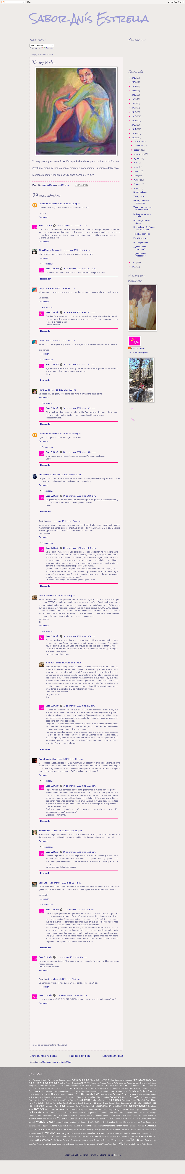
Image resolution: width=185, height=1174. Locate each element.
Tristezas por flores (141, 234)
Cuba (48, 1094)
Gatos (59, 1103)
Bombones (70, 1086)
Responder (44, 217)
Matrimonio (132, 1115)
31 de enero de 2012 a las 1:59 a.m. (66, 663)
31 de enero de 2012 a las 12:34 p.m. (64, 883)
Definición (95, 1094)
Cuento (55, 1094)
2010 (134, 267)
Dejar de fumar (106, 1094)
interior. (48, 1109)
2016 (134, 121)
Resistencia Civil (104, 1133)
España (41, 1100)
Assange (122, 1083)
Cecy (41, 288)
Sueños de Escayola (62, 1140)
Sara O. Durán (45, 226)
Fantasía (95, 1100)
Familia (86, 1100)
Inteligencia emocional (135, 1105)
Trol (34, 1144)
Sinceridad (96, 1136)
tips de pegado (124, 1140)
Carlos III (32, 1088)
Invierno (62, 1109)
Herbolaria (146, 1103)
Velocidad (82, 1144)
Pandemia (77, 1126)
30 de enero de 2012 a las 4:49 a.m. (65, 475)
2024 (134, 86)
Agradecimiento (80, 1079)
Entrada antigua (112, 1055)
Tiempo (114, 1140)
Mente (39, 1118)
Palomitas (69, 1126)
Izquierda (83, 1109)
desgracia (39, 1097)
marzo (137, 180)
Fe (109, 1100)
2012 (134, 138)
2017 (134, 116)
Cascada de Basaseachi (46, 1088)
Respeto (116, 1134)
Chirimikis (93, 1088)
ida (83, 1106)
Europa (61, 1100)
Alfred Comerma (116, 1080)
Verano (99, 1144)
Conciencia (49, 1091)
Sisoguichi (114, 1136)
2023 (134, 91)
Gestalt (80, 1103)
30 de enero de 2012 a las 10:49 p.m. (79, 548)
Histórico (33, 1106)
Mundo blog (44, 1121)
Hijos (154, 1103)
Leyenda (75, 1113)
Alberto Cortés (95, 1080)
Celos (59, 1088)
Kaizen (131, 1109)
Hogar (40, 1105)
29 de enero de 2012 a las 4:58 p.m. (60, 390)
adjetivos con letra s (63, 1080)
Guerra (133, 1103)
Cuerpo (62, 1094)
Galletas (49, 1103)
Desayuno (144, 1094)
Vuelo (144, 1144)
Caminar (127, 1085)
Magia (56, 1115)
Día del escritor (70, 1097)
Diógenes (88, 1097)
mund (154, 1118)
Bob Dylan (61, 1086)
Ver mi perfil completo (137, 352)
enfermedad (151, 1097)
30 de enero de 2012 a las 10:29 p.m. (79, 312)
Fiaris (41, 390)
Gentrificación (72, 1103)
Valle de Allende (72, 1144)
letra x (53, 1112)
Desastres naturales (131, 1094)
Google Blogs (102, 1103)
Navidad (72, 1122)
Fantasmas (103, 1100)
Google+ (112, 1103)
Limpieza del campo (116, 1112)
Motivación (129, 1118)
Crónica (152, 1091)
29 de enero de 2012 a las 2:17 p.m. (64, 204)
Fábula (66, 1100)
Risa (121, 1134)
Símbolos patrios (84, 1136)
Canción (144, 1085)
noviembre (139, 145)
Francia (37, 1103)
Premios (59, 1130)
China (87, 1088)
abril (136, 176)
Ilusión (94, 1106)
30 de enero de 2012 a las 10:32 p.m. (79, 408)
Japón (90, 1109)
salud (147, 1133)
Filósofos (147, 1100)
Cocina (137, 1088)
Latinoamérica (36, 1112)
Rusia (137, 1134)
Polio (47, 1130)
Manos (105, 1115)
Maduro (50, 1115)
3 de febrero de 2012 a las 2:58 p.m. (64, 979)
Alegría (105, 1079)
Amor (32, 1082)
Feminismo (126, 1100)
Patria (84, 1126)
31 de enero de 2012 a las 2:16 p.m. (79, 910)
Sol (136, 1136)
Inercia (114, 1106)
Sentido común (48, 1136)
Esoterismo (33, 1100)
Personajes (133, 1126)
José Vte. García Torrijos (103, 1110)
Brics (81, 1086)
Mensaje (32, 1118)
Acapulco (36, 1080)
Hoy (55, 1105)
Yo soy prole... (139, 196)
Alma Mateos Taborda (49, 250)
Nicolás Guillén (94, 1122)
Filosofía (140, 1100)
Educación (134, 1097)
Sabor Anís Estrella (89, 18)
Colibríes (144, 1088)
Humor (61, 1105)
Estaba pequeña (140, 242)
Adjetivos (51, 1080)
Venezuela (91, 1144)
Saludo (153, 1133)
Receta (130, 1130)
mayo (136, 171)
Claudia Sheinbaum (120, 1088)
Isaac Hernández (73, 1109)
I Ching (77, 1106)
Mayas (139, 1115)
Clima (131, 1088)
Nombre (112, 1122)
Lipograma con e (131, 1112)
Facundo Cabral (76, 1100)
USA (53, 1144)
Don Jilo (125, 1097)
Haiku (139, 1103)
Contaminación (114, 1091)
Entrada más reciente (43, 1055)
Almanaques (127, 1080)
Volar (139, 1144)
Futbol (42, 1103)
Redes (39, 1134)
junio (136, 167)
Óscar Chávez (134, 1122)
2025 (134, 82)
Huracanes (70, 1106)
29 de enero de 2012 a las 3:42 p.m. (60, 341)
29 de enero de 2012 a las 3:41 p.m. (60, 288)
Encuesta (143, 1097)
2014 (134, 129)
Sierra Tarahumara (70, 1136)
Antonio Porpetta (72, 1083)
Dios (94, 1097)
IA (81, 1106)
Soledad (142, 1136)
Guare (118, 1103)
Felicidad (116, 1100)
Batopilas (32, 1086)
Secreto (32, 1136)
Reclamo (136, 1130)
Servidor (59, 1136)
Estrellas (55, 1100)
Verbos (105, 1144)
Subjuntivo (33, 1140)
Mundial (32, 1122)
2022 (134, 95)
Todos (134, 1139)
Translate (50, 48)
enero (136, 188)
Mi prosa (70, 1118)
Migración (104, 1118)
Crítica (143, 1091)
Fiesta (133, 1100)
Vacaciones (60, 1144)
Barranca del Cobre (148, 1083)
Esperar (48, 1100)
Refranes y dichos (65, 1133)
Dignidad (80, 1097)
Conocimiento (82, 1091)
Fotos (31, 1103)
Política (52, 1130)
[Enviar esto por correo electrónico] (76, 185)
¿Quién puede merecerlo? (139, 254)
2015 (134, 125)
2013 (134, 133)
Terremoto (107, 1140)
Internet (55, 1109)
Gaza (64, 1103)
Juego (117, 1109)
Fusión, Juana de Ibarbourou (141, 201)
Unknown (43, 204)
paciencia (32, 1126)
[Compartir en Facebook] (84, 185)
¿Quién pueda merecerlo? (139, 248)
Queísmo (94, 1130)
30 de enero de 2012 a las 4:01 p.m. (67, 759)
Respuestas (47, 264)
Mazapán (146, 1115)
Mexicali (53, 1118)
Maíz (61, 1115)
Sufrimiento (75, 1140)
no (102, 1122)
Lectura (48, 1112)
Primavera (67, 1130)
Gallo (54, 1103)
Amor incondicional (46, 1082)
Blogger (116, 1155)
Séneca (38, 1136)
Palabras (53, 1126)
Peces (93, 1126)
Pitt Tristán (44, 475)
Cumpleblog (70, 1094)
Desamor (117, 1094)
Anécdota (61, 1083)
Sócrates (131, 1136)
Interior (39, 1109)
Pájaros (45, 1126)
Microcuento (80, 1118)
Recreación (144, 1130)
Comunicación (36, 1091)
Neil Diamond (82, 1122)
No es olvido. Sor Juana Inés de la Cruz (144, 228)
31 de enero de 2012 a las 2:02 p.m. (79, 706)
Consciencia (93, 1091)
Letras (58, 1113)
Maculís (44, 1115)
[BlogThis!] (79, 185)
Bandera (136, 1083)
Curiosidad (80, 1094)
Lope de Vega (151, 1112)
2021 (134, 99)
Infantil (120, 1106)
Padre (39, 1126)
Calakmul (99, 1086)
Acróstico (44, 1080)
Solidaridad (151, 1136)
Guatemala (125, 1103)
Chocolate (102, 1088)
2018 (134, 112)
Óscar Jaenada (146, 1122)
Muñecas (57, 1122)
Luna (39, 1115)
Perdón (119, 1126)
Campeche (136, 1086)
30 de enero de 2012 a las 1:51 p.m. (59, 596)
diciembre (138, 141)
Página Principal (79, 1055)
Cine (109, 1088)
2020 (134, 103)
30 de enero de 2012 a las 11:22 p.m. (79, 852)
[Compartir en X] (81, 185)
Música (65, 1122)
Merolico (46, 1118)
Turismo (40, 1144)
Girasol (86, 1103)
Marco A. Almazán (116, 1115)
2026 (134, 78)
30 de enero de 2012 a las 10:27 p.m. (79, 269)
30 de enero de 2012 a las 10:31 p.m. (79, 364)
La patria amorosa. (142, 1110)
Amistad (146, 1079)
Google (93, 1103)
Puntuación (87, 1130)
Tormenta (148, 1140)
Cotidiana (134, 1091)
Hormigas (48, 1106)
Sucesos (42, 1140)
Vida (122, 1143)
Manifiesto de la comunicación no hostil (87, 1115)
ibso (41, 596)
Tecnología (98, 1140)
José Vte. (43, 883)
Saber (142, 1133)
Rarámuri (116, 1130)
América (137, 1079)
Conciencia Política (61, 1091)
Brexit (76, 1086)
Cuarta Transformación (37, 1094)
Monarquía (120, 1118)
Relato (92, 1133)
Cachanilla (87, 1086)
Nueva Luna (44, 831)
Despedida (48, 1097)
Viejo (128, 1144)
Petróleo (141, 1126)
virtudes (133, 1144)
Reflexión (49, 1133)
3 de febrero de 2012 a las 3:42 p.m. (72, 995)
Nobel (105, 1122)
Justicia (124, 1109)
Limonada (104, 1112)
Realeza (124, 1130)
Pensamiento (109, 1126)
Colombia (152, 1088)
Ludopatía (32, 1115)
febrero (137, 184)
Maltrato (66, 1115)
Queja (100, 1130)
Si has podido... (140, 192)
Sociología (123, 1136)
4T (31, 1080)
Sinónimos (105, 1136)
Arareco (103, 1083)
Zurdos (149, 1144)
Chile (81, 1088)
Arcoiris (110, 1083)
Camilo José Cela (116, 1086)
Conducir (73, 1091)
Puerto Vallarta (76, 1130)
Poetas (40, 1129)
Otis (154, 1122)
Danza (88, 1094)
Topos (142, 1140)
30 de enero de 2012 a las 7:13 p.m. (66, 831)
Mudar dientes (140, 1118)
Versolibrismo (113, 1144)
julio (136, 163)
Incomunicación (104, 1106)
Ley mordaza (66, 1112)
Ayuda (129, 1083)
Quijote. (106, 1130)
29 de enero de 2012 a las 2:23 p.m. (72, 226)
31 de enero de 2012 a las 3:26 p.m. (72, 957)
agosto (137, 158)
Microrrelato (93, 1118)
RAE (111, 1130)
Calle (106, 1085)
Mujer (149, 1118)
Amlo (154, 1080)
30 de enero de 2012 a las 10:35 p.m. (79, 496)
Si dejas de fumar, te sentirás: (142, 215)
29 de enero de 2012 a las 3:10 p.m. (76, 250)
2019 (134, 108)
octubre (137, 150)
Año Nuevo (84, 1083)
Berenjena (40, 1086)
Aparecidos (95, 1083)
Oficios (125, 1122)
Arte (116, 1082)
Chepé (65, 1088)
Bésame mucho (50, 1086)
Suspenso (84, 1140)
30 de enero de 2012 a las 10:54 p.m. (79, 636)
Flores (153, 1100)
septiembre (139, 154)
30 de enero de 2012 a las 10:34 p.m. (79, 452)
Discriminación (103, 1097)
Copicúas (124, 1091)
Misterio (112, 1118)
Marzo (125, 1115)
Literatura (141, 1113)
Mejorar (153, 1115)
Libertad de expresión (87, 1113)
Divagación (115, 1097)
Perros (125, 1126)
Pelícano (99, 1126)
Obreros (119, 1122)
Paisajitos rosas (140, 238)
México (61, 1118)
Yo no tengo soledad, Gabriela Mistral (142, 208)
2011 (134, 262)
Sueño (50, 1140)
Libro (98, 1112)
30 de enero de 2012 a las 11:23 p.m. (79, 786)
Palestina (61, 1126)
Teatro (91, 1140)
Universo (47, 1144)
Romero (132, 1133)
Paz (89, 1126)
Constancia (102, 1091)
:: (29, 1080)
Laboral (153, 1109)
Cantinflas (152, 1086)
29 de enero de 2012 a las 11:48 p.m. (65, 434)
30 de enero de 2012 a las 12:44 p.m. (64, 521)
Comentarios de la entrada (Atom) (57, 1062)
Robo (126, 1134)
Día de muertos (58, 1097)
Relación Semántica (81, 1133)
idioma (87, 1106)
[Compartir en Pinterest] (86, 185)
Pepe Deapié (45, 759)
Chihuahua (73, 1088)
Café (93, 1086)
